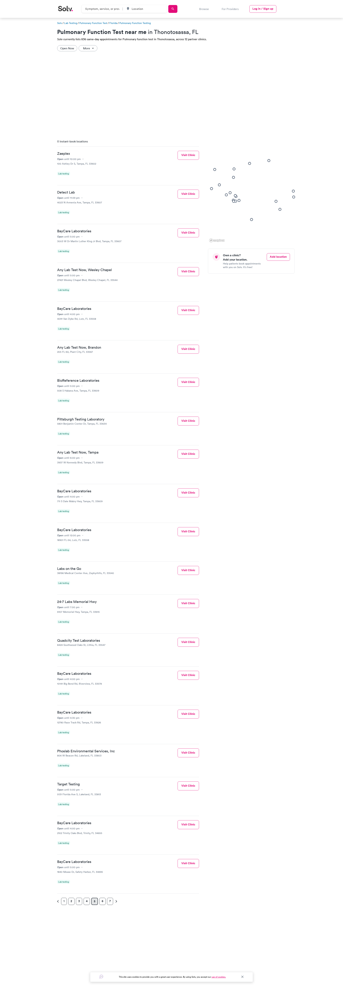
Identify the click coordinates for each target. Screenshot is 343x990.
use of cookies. (219, 976)
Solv (59, 23)
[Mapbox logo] (217, 240)
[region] (252, 190)
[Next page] (116, 901)
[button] (239, 200)
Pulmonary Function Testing (135, 23)
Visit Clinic (188, 155)
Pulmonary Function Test (93, 23)
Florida (113, 23)
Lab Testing (70, 23)
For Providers (230, 9)
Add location (278, 257)
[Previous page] (58, 901)
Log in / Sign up (262, 9)
